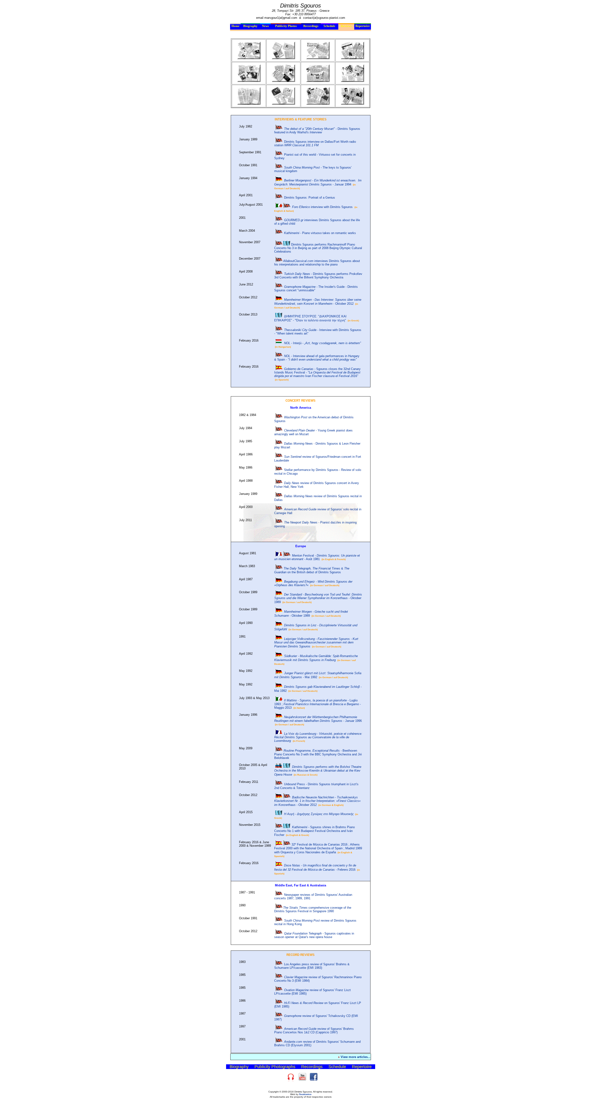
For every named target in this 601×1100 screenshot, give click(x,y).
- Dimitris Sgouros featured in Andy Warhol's (317, 130)
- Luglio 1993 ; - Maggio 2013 (317, 704)
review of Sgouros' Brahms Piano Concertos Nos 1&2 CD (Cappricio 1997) (314, 1030)
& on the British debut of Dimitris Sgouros (311, 570)
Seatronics (305, 1094)
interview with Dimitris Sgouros (322, 207)
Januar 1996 (318, 719)
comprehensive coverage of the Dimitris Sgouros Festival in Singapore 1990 (312, 909)
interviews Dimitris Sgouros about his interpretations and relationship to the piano (317, 262)
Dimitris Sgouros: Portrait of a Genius (309, 197)
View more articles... (355, 1057)
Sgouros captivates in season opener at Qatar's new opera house (314, 935)
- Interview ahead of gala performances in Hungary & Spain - (316, 357)
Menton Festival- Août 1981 (317, 557)
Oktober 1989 (318, 598)
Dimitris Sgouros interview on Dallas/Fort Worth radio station (315, 143)
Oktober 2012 (317, 801)
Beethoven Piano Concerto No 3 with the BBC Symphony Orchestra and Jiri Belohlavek (318, 754)
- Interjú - (322, 343)
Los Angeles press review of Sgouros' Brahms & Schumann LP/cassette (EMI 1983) (312, 965)
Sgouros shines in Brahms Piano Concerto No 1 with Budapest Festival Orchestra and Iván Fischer (314, 831)
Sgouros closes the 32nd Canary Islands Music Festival (317, 372)
